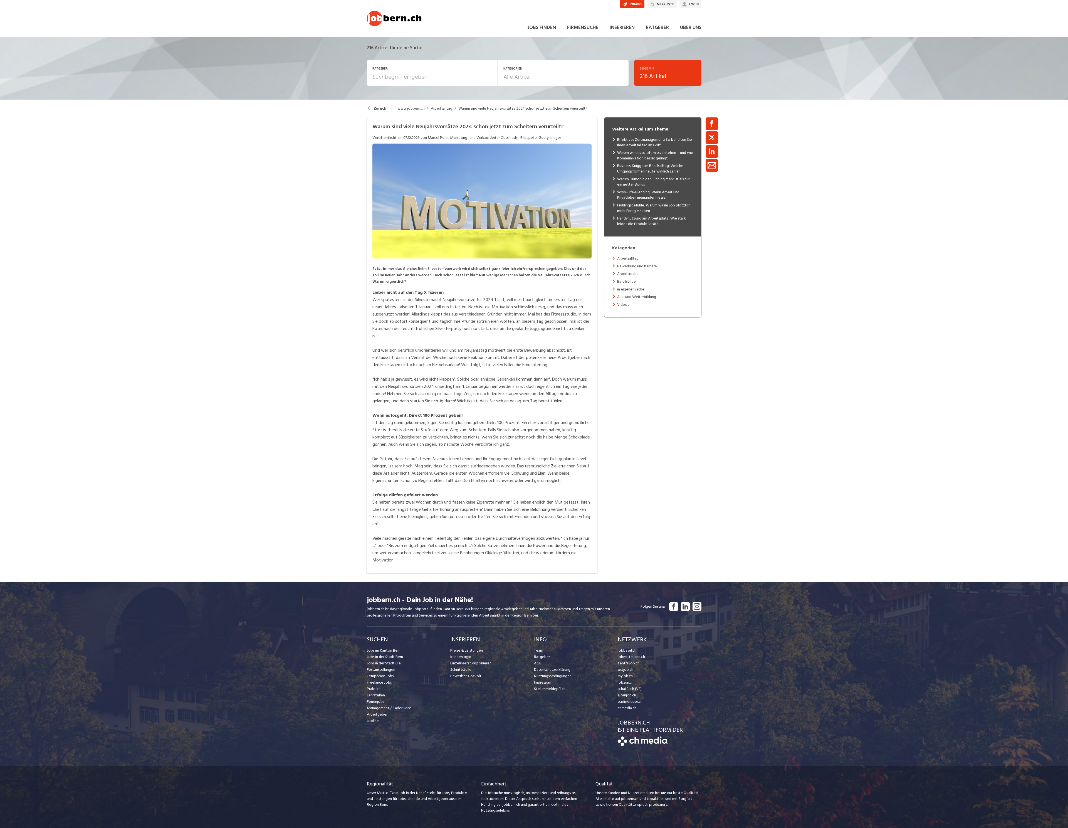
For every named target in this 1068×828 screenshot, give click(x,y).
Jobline (373, 721)
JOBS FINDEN (541, 27)
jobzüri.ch (626, 682)
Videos (623, 304)
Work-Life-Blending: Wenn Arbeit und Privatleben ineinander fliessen (648, 195)
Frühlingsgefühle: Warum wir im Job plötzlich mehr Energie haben (654, 208)
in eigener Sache (630, 289)
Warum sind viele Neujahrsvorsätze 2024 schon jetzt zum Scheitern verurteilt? (522, 108)
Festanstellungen (381, 669)
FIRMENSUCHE (583, 27)
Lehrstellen (376, 695)
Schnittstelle (460, 669)
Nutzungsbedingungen (553, 676)
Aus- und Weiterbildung (636, 297)
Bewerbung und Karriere (637, 266)
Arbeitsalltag (441, 108)
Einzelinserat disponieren (470, 663)
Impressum (542, 682)
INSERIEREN (622, 27)
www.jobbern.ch (411, 108)
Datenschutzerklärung (552, 669)
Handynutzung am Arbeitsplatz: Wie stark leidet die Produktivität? (651, 221)
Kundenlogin (460, 657)
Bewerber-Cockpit (465, 676)
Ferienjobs (375, 701)
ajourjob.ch (627, 695)
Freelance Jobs (379, 682)
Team (538, 650)
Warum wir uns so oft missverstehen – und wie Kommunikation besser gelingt (655, 155)
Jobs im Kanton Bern (383, 650)
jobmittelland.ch (631, 657)
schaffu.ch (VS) (630, 689)
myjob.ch (625, 676)
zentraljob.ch (628, 663)
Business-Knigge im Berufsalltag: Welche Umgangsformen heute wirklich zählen (650, 168)
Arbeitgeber (377, 714)
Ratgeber (542, 657)
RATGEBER (657, 27)
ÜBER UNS (690, 27)
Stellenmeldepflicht (550, 689)
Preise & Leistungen (466, 650)
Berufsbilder (627, 281)
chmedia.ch (627, 708)
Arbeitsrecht (627, 273)
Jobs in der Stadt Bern (385, 657)
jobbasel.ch (627, 650)
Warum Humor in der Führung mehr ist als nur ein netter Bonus (653, 182)
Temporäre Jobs (380, 676)
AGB (538, 663)
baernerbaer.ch (630, 701)
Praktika (373, 689)
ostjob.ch (625, 669)
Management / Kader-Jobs (389, 708)
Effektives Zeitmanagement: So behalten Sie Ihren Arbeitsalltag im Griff (654, 142)
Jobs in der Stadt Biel (384, 663)
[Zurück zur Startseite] (643, 744)
